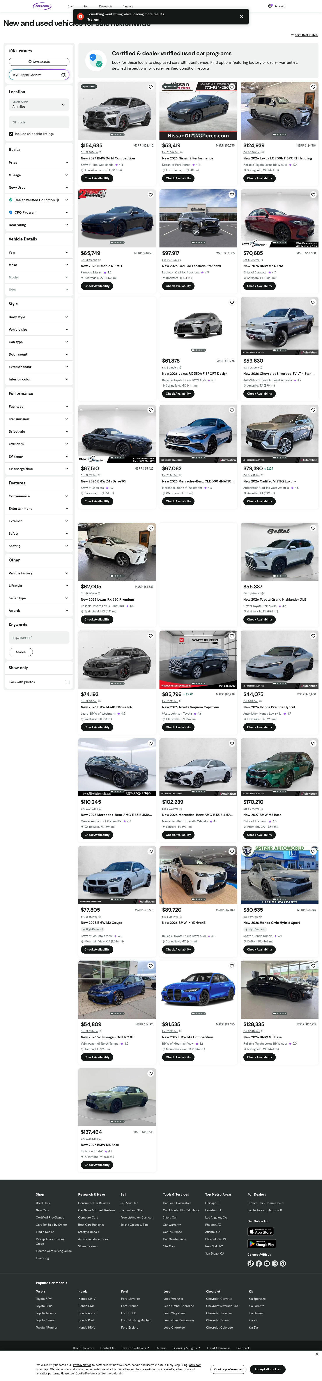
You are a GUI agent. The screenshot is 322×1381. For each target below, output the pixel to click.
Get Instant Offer (132, 1210)
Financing (42, 1258)
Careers (161, 1348)
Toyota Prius (44, 1306)
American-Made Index (93, 1239)
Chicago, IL (212, 1203)
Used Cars (43, 1203)
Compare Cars (88, 1217)
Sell (85, 6)
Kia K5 (253, 1320)
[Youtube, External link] (267, 1263)
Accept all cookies (268, 1369)
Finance (128, 6)
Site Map (169, 1246)
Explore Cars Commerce (264, 1203)
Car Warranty (172, 1225)
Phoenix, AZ (213, 1225)
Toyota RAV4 (44, 1299)
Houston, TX (213, 1210)
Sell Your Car (129, 1203)
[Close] (317, 1354)
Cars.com (195, 1365)
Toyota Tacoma (46, 1313)
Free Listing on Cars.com (137, 1217)
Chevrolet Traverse (219, 1313)
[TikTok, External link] (251, 1263)
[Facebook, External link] (259, 1263)
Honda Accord (87, 1313)
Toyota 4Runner (46, 1327)
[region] (161, 1365)
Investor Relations (134, 1348)
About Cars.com (83, 1348)
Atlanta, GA (212, 1232)
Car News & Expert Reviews (96, 1210)
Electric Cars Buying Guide (54, 1251)
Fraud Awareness (218, 1348)
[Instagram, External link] (275, 1263)
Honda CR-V (87, 1299)
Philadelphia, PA (215, 1239)
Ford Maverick (130, 1299)
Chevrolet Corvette (219, 1299)
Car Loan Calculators (177, 1203)
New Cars (42, 1210)
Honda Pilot (86, 1320)
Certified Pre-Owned (50, 1217)
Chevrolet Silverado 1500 (222, 1306)
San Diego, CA (214, 1253)
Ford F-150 (128, 1313)
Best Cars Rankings (91, 1225)
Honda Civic (86, 1306)
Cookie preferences (228, 1369)
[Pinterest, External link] (283, 1263)
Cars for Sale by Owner (51, 1225)
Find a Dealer (45, 1232)
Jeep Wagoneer (174, 1313)
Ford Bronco (129, 1306)
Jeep (167, 1291)
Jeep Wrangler (173, 1299)
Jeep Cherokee (174, 1327)
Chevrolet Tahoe (217, 1320)
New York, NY (214, 1246)
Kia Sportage (257, 1299)
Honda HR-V (86, 1327)
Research (105, 6)
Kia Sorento (256, 1306)
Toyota (40, 1291)
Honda (82, 1291)
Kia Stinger (256, 1313)
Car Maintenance (174, 1239)
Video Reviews (88, 1246)
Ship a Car (170, 1217)
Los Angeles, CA (216, 1217)
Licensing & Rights (185, 1348)
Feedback (243, 1348)
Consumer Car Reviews (94, 1203)
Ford (124, 1291)
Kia (251, 1291)
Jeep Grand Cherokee (179, 1306)
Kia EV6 (254, 1327)
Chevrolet (213, 1291)
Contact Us (107, 1348)
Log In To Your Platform (263, 1210)
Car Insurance (172, 1232)
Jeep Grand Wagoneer (179, 1320)
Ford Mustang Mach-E (136, 1320)
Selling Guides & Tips (134, 1225)
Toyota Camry (45, 1320)
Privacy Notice (82, 1365)
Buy (70, 6)
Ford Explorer (130, 1327)
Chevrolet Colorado (219, 1327)
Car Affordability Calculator (181, 1210)
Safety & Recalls (88, 1232)
